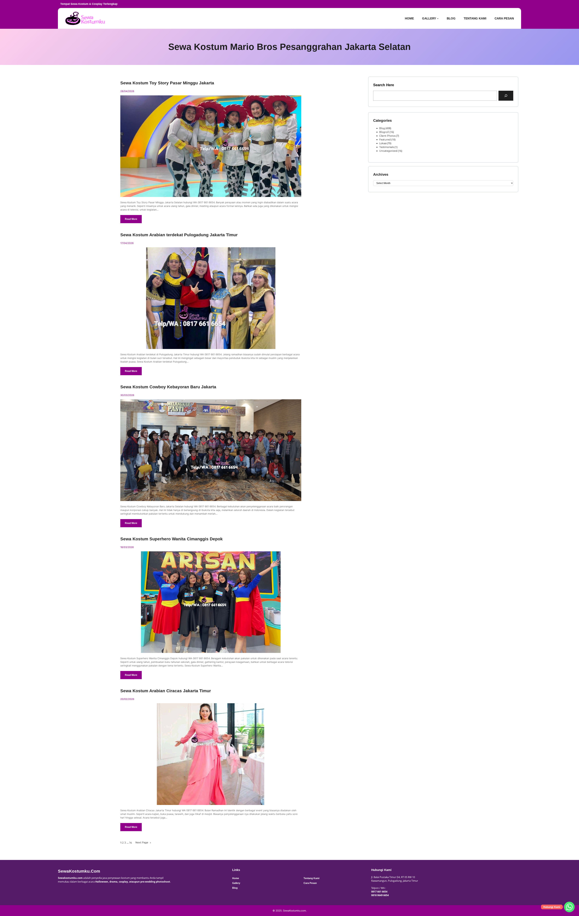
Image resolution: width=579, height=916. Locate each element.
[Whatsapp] (569, 907)
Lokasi (382, 143)
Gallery (236, 883)
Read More (131, 219)
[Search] (505, 96)
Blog (382, 128)
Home (235, 878)
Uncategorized (388, 150)
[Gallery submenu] (438, 18)
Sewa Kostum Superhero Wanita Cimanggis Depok (171, 539)
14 (130, 842)
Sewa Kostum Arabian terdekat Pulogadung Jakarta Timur (179, 235)
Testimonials (386, 147)
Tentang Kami (311, 878)
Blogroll (384, 132)
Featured (385, 139)
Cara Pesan (310, 883)
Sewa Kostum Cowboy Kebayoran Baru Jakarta (168, 387)
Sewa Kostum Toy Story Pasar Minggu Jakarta (167, 83)
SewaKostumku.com (79, 871)
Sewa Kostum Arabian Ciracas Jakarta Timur (165, 691)
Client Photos (387, 135)
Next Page (143, 842)
